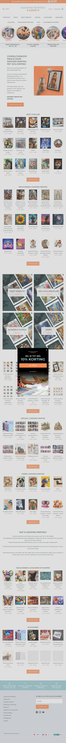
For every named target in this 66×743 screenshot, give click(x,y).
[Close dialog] (46, 350)
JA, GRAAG (33, 365)
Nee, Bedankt (33, 371)
